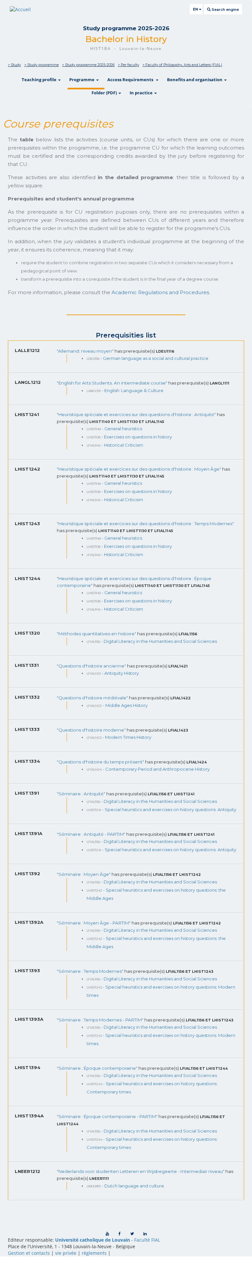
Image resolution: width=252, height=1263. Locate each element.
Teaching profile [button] (39, 79)
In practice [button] (142, 93)
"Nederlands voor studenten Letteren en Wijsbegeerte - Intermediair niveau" (141, 1171)
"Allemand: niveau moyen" (86, 351)
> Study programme (41, 65)
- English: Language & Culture (132, 390)
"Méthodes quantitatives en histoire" (97, 633)
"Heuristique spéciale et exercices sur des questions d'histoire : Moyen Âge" (139, 469)
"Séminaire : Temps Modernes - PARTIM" (100, 1019)
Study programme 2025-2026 (126, 28)
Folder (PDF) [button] (105, 93)
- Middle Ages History (125, 705)
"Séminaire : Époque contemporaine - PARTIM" (107, 1116)
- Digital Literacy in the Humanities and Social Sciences (159, 641)
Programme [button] (82, 79)
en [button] (196, 9)
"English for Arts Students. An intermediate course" (112, 383)
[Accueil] (20, 9)
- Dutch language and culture (133, 1185)
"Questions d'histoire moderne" (92, 730)
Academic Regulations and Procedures (160, 292)
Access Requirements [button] (131, 79)
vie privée (65, 1253)
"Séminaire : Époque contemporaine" (97, 1068)
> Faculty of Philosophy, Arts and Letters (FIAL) (182, 65)
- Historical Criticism (122, 445)
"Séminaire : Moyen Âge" (84, 874)
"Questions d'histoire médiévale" (93, 697)
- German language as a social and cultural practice (154, 358)
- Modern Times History (126, 737)
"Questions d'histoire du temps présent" (101, 761)
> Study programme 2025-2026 (88, 65)
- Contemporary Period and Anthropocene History (156, 769)
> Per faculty (128, 65)
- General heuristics (122, 428)
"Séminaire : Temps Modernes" (90, 971)
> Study (14, 65)
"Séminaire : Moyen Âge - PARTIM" (94, 922)
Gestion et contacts (29, 1253)
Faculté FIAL (147, 1240)
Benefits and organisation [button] (195, 79)
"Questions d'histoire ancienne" (92, 665)
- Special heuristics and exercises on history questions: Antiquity (169, 809)
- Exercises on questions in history (136, 436)
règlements (94, 1253)
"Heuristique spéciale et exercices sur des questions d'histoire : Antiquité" (137, 414)
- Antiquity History (120, 673)
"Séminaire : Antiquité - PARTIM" (91, 834)
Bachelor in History (126, 39)
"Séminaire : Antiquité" (81, 793)
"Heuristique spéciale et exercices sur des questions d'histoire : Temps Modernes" (145, 523)
